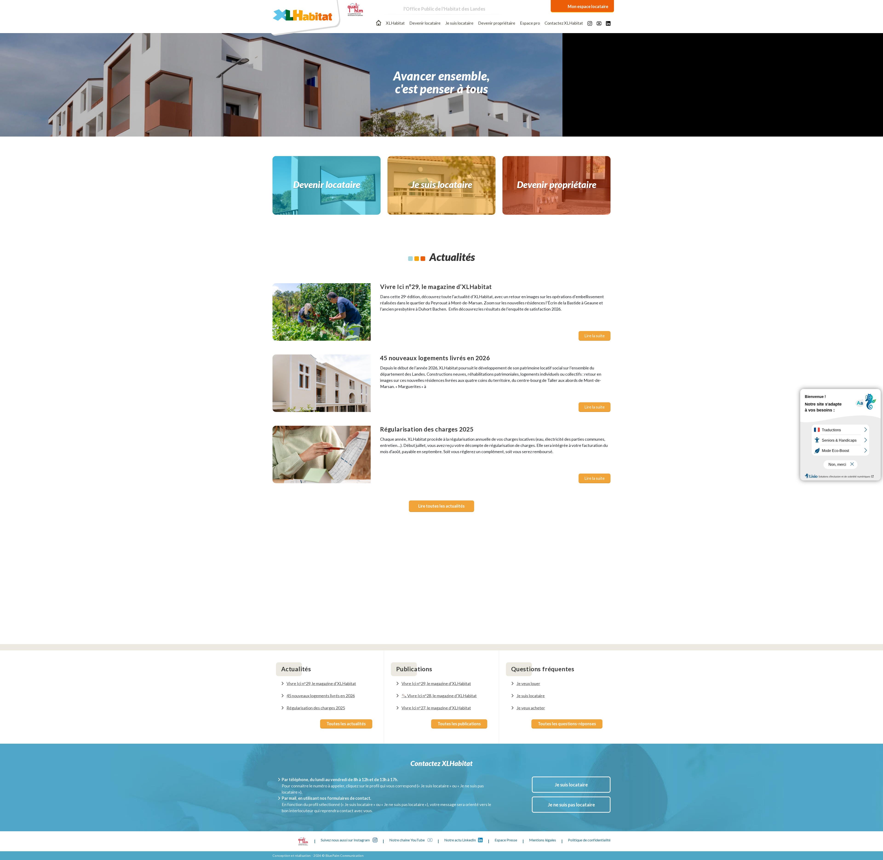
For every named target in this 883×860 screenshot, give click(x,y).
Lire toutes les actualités (441, 506)
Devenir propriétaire (496, 23)
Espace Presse (506, 840)
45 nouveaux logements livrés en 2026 (321, 695)
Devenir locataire (425, 23)
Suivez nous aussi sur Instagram (345, 840)
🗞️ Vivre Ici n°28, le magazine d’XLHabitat (439, 695)
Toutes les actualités (346, 723)
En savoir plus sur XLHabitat (442, 621)
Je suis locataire (459, 23)
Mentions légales (542, 840)
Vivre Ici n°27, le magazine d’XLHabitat (436, 707)
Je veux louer (528, 683)
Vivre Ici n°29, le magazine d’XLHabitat (321, 683)
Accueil (378, 23)
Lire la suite (594, 335)
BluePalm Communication (345, 855)
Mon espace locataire (588, 6)
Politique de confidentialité (589, 840)
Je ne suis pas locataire (571, 804)
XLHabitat (395, 23)
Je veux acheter (530, 707)
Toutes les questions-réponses (567, 723)
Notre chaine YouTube (407, 840)
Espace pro (530, 23)
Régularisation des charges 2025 (316, 707)
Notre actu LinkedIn (460, 840)
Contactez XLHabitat (564, 23)
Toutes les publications (459, 723)
